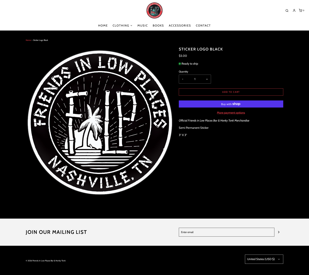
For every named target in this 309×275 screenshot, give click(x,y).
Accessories (180, 25)
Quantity (183, 71)
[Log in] (294, 10)
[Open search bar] (287, 10)
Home (103, 25)
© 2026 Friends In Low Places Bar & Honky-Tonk (46, 260)
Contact (203, 25)
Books (158, 25)
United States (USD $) (261, 259)
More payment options (231, 112)
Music (142, 25)
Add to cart (231, 91)
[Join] (278, 232)
